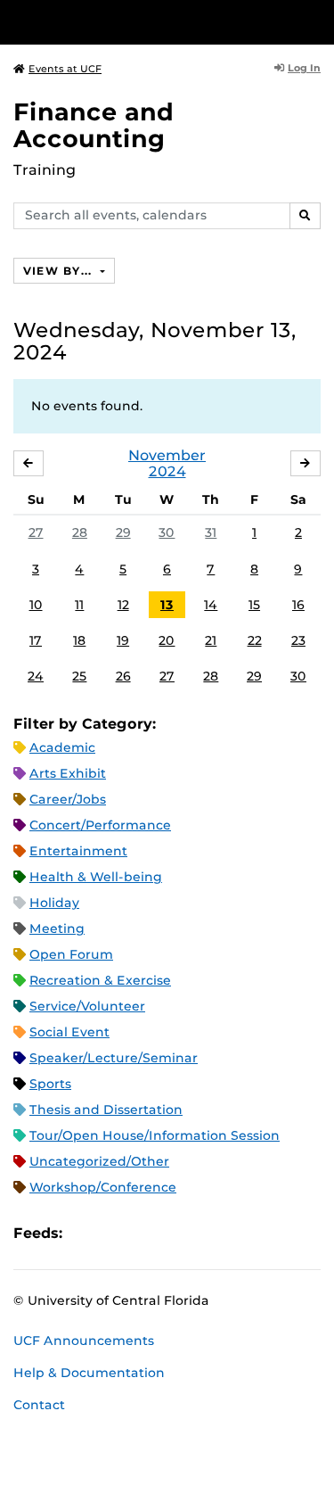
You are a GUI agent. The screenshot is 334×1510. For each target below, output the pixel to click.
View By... (59, 270)
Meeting (57, 928)
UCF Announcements (83, 1341)
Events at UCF (65, 68)
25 (79, 676)
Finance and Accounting (93, 125)
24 (36, 676)
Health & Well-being (95, 877)
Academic (62, 747)
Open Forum (71, 954)
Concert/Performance (100, 825)
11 (79, 605)
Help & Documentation (89, 1373)
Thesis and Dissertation (106, 1110)
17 (35, 640)
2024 (167, 471)
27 (36, 532)
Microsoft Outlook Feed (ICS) (116, 1233)
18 (79, 640)
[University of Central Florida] (135, 22)
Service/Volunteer (87, 1006)
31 (210, 532)
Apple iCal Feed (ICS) (85, 1233)
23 (298, 640)
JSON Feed (206, 1233)
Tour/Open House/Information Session (154, 1135)
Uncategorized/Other (99, 1161)
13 (167, 605)
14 (210, 605)
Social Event (69, 1032)
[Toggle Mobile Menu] (316, 21)
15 (254, 605)
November (167, 455)
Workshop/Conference (102, 1187)
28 (79, 532)
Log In (304, 68)
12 (123, 605)
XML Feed (176, 1233)
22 (255, 640)
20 (167, 640)
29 (123, 532)
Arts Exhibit (67, 773)
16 (298, 605)
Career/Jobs (67, 799)
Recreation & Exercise (100, 980)
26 (123, 676)
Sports (50, 1084)
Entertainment (78, 851)
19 (123, 640)
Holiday (54, 903)
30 (167, 532)
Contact (39, 1405)
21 (210, 640)
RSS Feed (146, 1233)
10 (36, 605)
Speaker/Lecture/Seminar (113, 1058)
